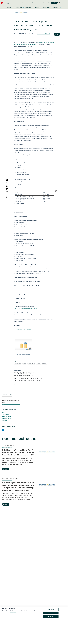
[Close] (65, 612)
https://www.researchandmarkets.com (11, 404)
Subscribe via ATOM (7, 418)
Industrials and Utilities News (46, 7)
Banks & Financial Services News (28, 7)
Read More (5, 469)
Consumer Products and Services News (10, 7)
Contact (16, 385)
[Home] (6, 3)
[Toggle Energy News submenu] (23, 7)
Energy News (19, 7)
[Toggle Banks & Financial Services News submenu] (32, 7)
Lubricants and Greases (19, 366)
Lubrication (28, 366)
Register (54, 2)
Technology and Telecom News (56, 7)
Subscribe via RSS (6, 416)
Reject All (51, 612)
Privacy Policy (13, 612)
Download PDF (5, 414)
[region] (34, 612)
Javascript (4, 420)
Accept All (50, 616)
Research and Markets (43, 34)
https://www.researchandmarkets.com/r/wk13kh (25, 308)
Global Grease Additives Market (24, 329)
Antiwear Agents (18, 363)
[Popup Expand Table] (56, 191)
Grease (24, 363)
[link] (24, 3)
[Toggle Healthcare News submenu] (42, 7)
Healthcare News (37, 7)
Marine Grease (35, 366)
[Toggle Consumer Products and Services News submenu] (14, 7)
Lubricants (44, 363)
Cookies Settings (50, 609)
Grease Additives (31, 363)
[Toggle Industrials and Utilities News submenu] (51, 7)
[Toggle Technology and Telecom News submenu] (60, 7)
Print (3, 412)
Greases (38, 363)
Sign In (49, 2)
